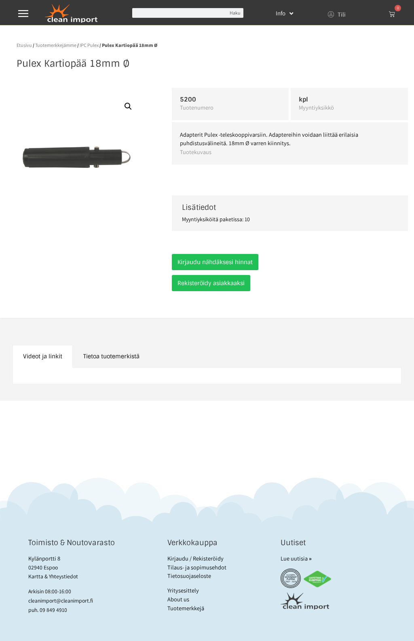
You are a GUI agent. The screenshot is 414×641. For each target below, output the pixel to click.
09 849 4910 (53, 609)
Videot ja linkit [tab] (42, 356)
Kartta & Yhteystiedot (53, 576)
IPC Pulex (89, 45)
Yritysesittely (183, 590)
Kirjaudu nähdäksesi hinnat (215, 262)
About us (178, 599)
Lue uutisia (296, 558)
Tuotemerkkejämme (55, 45)
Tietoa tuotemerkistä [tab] (111, 356)
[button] (128, 106)
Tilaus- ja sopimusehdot (196, 567)
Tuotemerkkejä (185, 608)
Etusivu (24, 45)
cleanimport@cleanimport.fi (60, 600)
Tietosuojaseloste (189, 576)
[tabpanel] (207, 376)
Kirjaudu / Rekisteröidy (195, 558)
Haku (235, 13)
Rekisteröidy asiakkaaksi (211, 283)
